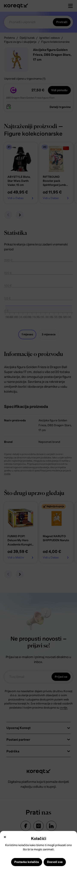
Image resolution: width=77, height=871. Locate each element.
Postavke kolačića (26, 862)
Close (4, 837)
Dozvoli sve (55, 862)
